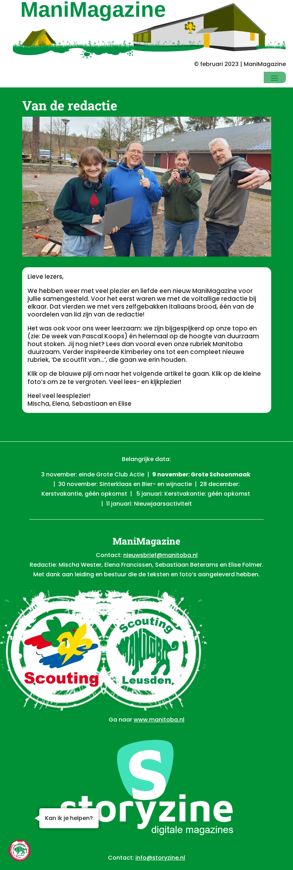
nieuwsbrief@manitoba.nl (160, 555)
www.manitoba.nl (159, 719)
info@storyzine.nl (160, 858)
